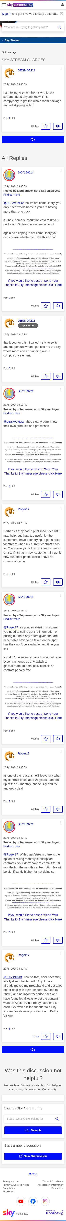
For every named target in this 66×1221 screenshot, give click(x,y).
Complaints (9, 1188)
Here (58, 285)
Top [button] (34, 1174)
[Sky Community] (20, 5)
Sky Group (8, 1191)
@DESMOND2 (13, 203)
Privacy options (11, 1181)
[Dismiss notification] (61, 14)
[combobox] (30, 27)
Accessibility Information (50, 1184)
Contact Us (57, 1188)
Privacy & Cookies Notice (16, 1184)
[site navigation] (4, 5)
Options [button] (6, 52)
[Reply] (58, 126)
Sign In (61, 5)
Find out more (11, 194)
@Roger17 (10, 627)
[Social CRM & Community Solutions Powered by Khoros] (54, 1213)
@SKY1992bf (12, 977)
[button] (61, 69)
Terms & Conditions (52, 1181)
